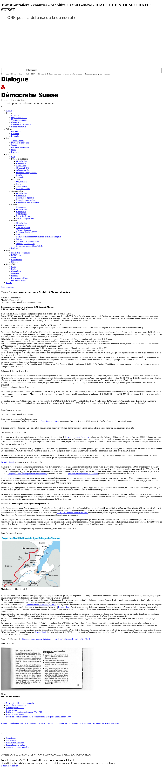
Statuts (14, 145)
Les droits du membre (20, 147)
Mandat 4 (52, 723)
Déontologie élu (22, 170)
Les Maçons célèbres (19, 278)
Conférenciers (16, 122)
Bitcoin (19, 239)
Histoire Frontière (112, 723)
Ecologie (14, 248)
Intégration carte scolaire (26, 200)
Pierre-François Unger (50, 421)
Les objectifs (16, 131)
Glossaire (15, 273)
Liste (13, 156)
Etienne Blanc (64, 607)
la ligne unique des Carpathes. (77, 437)
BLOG (9, 283)
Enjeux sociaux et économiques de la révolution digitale (38, 237)
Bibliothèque (21, 214)
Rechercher (32, 70)
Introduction (21, 207)
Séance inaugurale (18, 127)
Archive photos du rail (15, 708)
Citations (14, 262)
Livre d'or (15, 152)
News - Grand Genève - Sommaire (20, 703)
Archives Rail (98, 723)
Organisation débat (18, 120)
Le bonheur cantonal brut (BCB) (29, 246)
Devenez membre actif (20, 143)
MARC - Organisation (25, 218)
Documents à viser (18, 280)
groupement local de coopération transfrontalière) (27, 474)
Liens (18, 184)
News (13, 257)
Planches (14, 276)
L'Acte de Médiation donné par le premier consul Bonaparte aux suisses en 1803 (38, 717)
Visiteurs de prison (23, 230)
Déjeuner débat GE (19, 117)
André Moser (21, 186)
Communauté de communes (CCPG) (41, 605)
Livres (13, 269)
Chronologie (16, 271)
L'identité (15, 134)
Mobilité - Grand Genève (16, 705)
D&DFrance (16, 255)
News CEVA (77, 723)
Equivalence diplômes (25, 198)
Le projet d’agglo (8, 462)
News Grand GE (64, 723)
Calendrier (15, 115)
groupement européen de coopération (83, 474)
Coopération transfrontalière (27, 202)
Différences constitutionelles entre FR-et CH (24, 712)
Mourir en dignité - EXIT (26, 232)
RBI (18, 234)
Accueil (9, 111)
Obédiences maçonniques (26, 173)
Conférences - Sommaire (21, 124)
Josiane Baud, (40, 632)
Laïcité (19, 175)
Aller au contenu (7, 287)
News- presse (11, 710)
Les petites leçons (23, 216)
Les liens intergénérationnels (27, 241)
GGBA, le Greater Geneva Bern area (72, 513)
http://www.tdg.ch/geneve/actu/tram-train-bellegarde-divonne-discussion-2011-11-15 (56, 639)
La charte (15, 136)
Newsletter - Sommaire (20, 253)
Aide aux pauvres (23, 228)
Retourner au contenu (9, 766)
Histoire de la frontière (15, 714)
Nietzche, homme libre (25, 244)
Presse (13, 150)
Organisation (21, 161)
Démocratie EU (22, 168)
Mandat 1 (24, 723)
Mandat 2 (33, 723)
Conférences (21, 163)
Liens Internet (16, 260)
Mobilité (87, 723)
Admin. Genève (17, 140)
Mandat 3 (42, 723)
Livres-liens (21, 166)
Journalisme (21, 177)
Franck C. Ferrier (23, 189)
